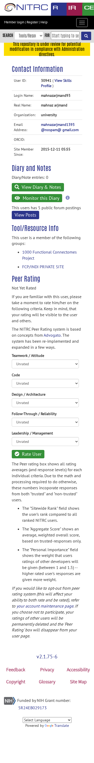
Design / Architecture (28, 394)
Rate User (31, 454)
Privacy (47, 670)
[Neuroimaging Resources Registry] (55, 9)
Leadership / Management (32, 433)
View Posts (25, 215)
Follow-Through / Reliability (34, 413)
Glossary (47, 682)
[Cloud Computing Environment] (86, 9)
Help (44, 22)
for (47, 35)
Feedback (15, 670)
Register (32, 22)
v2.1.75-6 (47, 656)
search (8, 35)
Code (16, 375)
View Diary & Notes (41, 187)
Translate (61, 725)
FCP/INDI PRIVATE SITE (43, 266)
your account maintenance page (44, 606)
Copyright (15, 682)
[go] (86, 35)
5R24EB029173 (32, 707)
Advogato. (52, 335)
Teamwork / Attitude (28, 355)
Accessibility (78, 670)
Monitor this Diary (40, 198)
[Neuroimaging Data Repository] (70, 9)
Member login (14, 22)
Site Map (78, 682)
